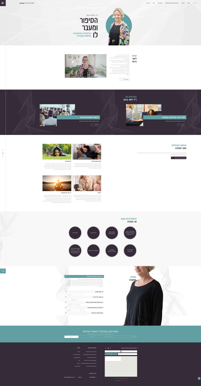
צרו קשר (148, 3)
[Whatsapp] (3, 150)
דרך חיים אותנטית (130, 234)
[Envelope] (3, 153)
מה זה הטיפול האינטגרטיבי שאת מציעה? (95, 276)
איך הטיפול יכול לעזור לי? (98, 297)
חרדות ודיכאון (93, 232)
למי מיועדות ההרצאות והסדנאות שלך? (95, 307)
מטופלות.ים (111, 249)
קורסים (183, 3)
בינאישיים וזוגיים (111, 233)
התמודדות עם (130, 249)
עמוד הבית (195, 3)
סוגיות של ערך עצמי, (130, 231)
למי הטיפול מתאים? (99, 291)
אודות (189, 3)
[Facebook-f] (3, 156)
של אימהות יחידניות (75, 252)
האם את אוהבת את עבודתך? (97, 313)
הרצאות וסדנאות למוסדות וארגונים (172, 3)
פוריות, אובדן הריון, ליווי (75, 251)
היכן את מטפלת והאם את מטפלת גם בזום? (94, 302)
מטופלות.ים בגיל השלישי (93, 250)
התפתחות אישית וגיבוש (130, 232)
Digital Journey (124, 380)
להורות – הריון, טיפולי (75, 249)
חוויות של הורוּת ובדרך (75, 248)
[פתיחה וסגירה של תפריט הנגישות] (199, 378)
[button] (85, 66)
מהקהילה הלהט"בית (112, 251)
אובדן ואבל (130, 251)
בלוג (154, 3)
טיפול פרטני (160, 3)
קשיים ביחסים (112, 232)
